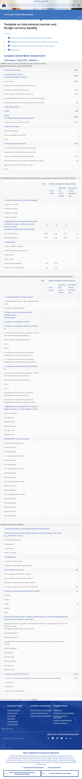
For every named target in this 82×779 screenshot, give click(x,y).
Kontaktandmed (12, 721)
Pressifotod (11, 719)
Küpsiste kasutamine (54, 767)
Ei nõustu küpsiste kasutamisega (60, 773)
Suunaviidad (11, 716)
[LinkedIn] (53, 738)
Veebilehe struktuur (8, 728)
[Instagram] (57, 738)
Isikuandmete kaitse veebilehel (63, 713)
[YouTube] (62, 738)
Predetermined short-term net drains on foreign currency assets (34, 42)
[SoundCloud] (66, 738)
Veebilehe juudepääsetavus (62, 720)
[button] (79, 2)
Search (73, 5)
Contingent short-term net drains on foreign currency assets (32, 46)
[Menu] (78, 5)
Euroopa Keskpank (13, 710)
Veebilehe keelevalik (60, 723)
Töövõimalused (12, 713)
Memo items (15, 50)
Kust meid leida (12, 724)
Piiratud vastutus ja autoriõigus (40, 710)
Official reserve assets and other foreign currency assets (31, 38)
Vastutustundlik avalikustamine (40, 716)
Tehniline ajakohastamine (39, 713)
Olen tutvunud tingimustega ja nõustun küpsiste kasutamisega (22, 773)
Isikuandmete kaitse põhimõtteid (33, 767)
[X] (48, 738)
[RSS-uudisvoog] (71, 738)
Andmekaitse (57, 710)
